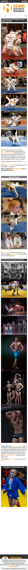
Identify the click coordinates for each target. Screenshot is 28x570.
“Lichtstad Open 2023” (17, 446)
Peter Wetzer (5, 252)
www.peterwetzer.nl (15, 254)
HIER (8, 166)
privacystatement (14, 566)
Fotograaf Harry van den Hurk (10, 455)
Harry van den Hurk (11, 165)
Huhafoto (3, 151)
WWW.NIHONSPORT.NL (17, 169)
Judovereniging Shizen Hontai (7, 153)
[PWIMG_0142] (14, 487)
